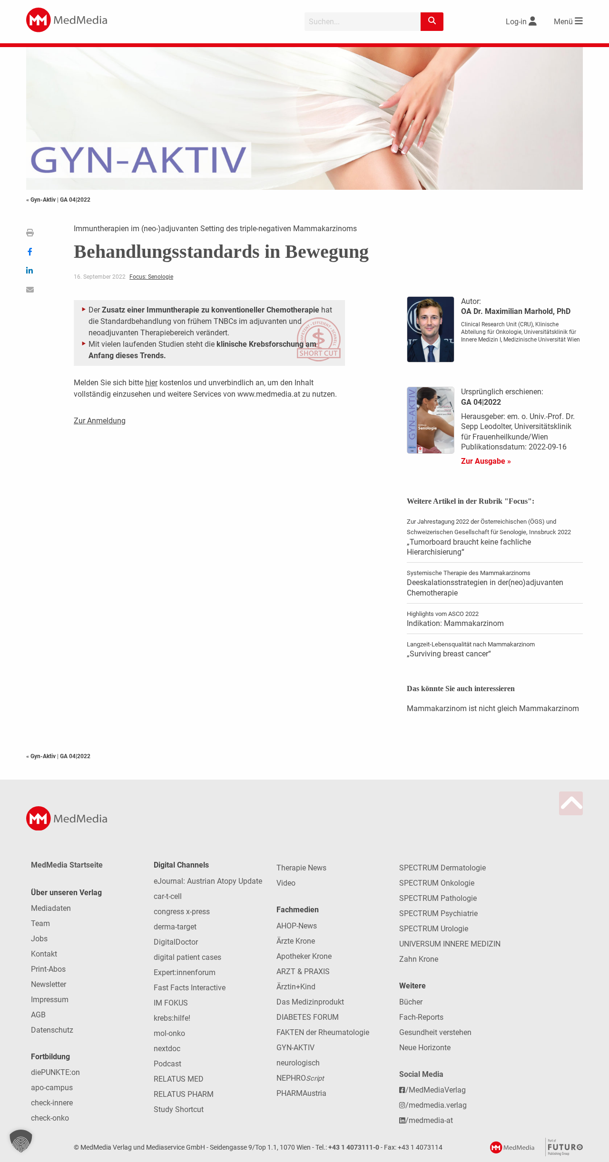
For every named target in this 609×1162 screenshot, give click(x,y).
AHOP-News (296, 925)
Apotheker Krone (304, 956)
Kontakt (44, 953)
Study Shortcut (179, 1109)
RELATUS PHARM (184, 1094)
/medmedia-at (429, 1120)
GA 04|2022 (75, 199)
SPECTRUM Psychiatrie (438, 913)
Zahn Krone (418, 959)
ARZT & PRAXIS (303, 971)
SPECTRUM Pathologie (438, 898)
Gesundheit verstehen (435, 1032)
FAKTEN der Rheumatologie (322, 1032)
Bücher (410, 1001)
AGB (38, 1014)
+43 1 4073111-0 (353, 1147)
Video (285, 883)
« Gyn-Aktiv (41, 199)
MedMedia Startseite (67, 864)
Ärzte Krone (295, 941)
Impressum (50, 999)
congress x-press (182, 911)
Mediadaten (51, 908)
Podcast (167, 1063)
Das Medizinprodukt (310, 1001)
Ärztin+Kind (295, 986)
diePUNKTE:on (55, 1072)
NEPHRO (300, 1078)
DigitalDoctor (176, 942)
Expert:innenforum (185, 972)
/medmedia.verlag (436, 1105)
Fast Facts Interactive (190, 987)
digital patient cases (187, 957)
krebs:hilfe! (172, 1018)
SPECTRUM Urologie (433, 928)
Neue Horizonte (425, 1047)
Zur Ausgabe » (486, 461)
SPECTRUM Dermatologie (442, 867)
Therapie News (301, 867)
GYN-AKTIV (295, 1047)
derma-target (175, 926)
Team (40, 923)
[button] (21, 1141)
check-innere (52, 1102)
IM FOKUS (171, 1002)
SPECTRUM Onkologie (436, 883)
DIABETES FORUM (307, 1017)
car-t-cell (168, 896)
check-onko (50, 1118)
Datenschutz (52, 1030)
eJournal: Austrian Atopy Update (208, 881)
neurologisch (298, 1062)
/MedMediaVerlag (435, 1089)
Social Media (421, 1074)
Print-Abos (48, 969)
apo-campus (52, 1087)
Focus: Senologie (151, 276)
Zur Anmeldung (100, 420)
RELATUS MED (179, 1079)
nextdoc (167, 1048)
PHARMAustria (301, 1093)
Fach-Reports (421, 1017)
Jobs (39, 938)
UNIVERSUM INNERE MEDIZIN (450, 943)
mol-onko (169, 1033)
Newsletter (48, 984)
